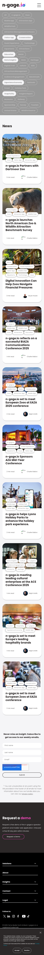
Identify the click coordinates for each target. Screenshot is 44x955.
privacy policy (27, 794)
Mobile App (9, 20)
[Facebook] (19, 917)
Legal (5, 900)
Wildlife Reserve (28, 110)
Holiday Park (20, 88)
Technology (29, 43)
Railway (21, 99)
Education (8, 54)
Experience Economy (13, 82)
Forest (7, 88)
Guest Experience (11, 43)
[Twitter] (4, 917)
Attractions (24, 49)
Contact (6, 891)
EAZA (23, 60)
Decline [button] (26, 950)
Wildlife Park (9, 26)
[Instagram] (14, 917)
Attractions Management (15, 71)
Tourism (34, 105)
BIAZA (21, 54)
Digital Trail (9, 65)
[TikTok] (29, 917)
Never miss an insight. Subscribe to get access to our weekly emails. (22, 736)
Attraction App (25, 20)
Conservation (25, 37)
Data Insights (10, 60)
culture (23, 65)
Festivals (31, 82)
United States (10, 110)
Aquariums (9, 49)
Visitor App (9, 37)
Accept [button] (17, 950)
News (7, 126)
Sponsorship (9, 105)
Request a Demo (13, 836)
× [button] (40, 932)
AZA (33, 65)
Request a (16, 818)
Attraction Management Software (19, 32)
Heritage (34, 60)
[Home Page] (14, 5)
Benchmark (34, 77)
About (5, 872)
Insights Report (26, 94)
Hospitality (9, 94)
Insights (6, 881)
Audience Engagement (14, 77)
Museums (8, 99)
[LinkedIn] (9, 917)
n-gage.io (16, 15)
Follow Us (6, 911)
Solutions (6, 863)
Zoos (27, 15)
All (5, 15)
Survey (23, 105)
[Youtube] (24, 917)
